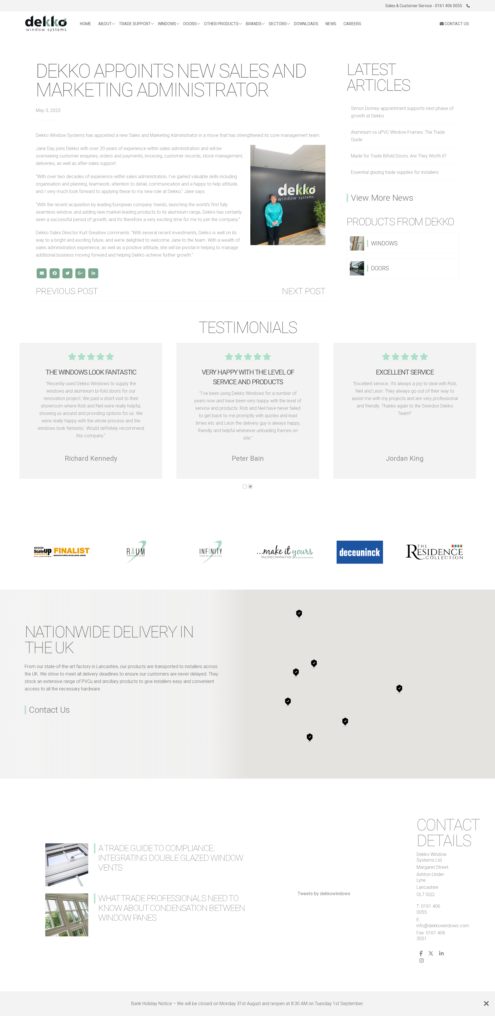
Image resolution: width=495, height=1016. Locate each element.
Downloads (306, 23)
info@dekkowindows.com (443, 925)
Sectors (278, 23)
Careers (352, 23)
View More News (382, 198)
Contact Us (49, 710)
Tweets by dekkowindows (324, 893)
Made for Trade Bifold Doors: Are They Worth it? (399, 156)
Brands (254, 23)
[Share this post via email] (42, 273)
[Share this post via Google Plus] (80, 273)
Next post (303, 291)
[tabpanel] (404, 411)
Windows (167, 23)
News (330, 23)
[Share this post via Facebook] (55, 273)
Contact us (456, 23)
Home (85, 23)
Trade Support (135, 23)
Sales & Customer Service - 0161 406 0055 (423, 5)
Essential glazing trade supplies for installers (395, 172)
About (105, 23)
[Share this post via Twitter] (67, 273)
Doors (190, 23)
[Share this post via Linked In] (93, 273)
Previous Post (67, 291)
